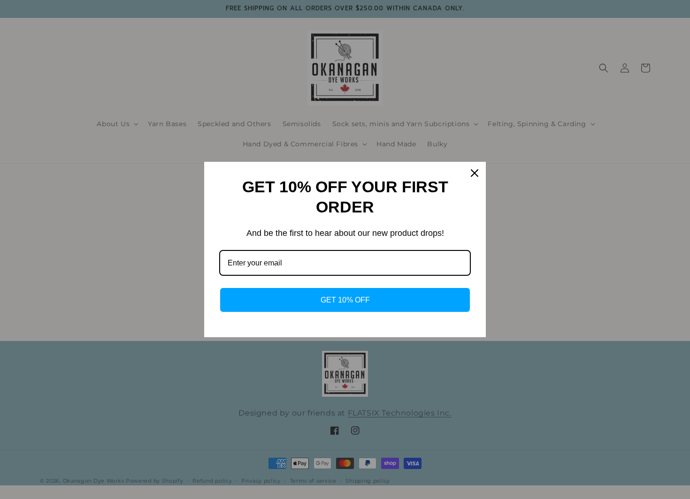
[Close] (474, 173)
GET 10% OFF (345, 300)
